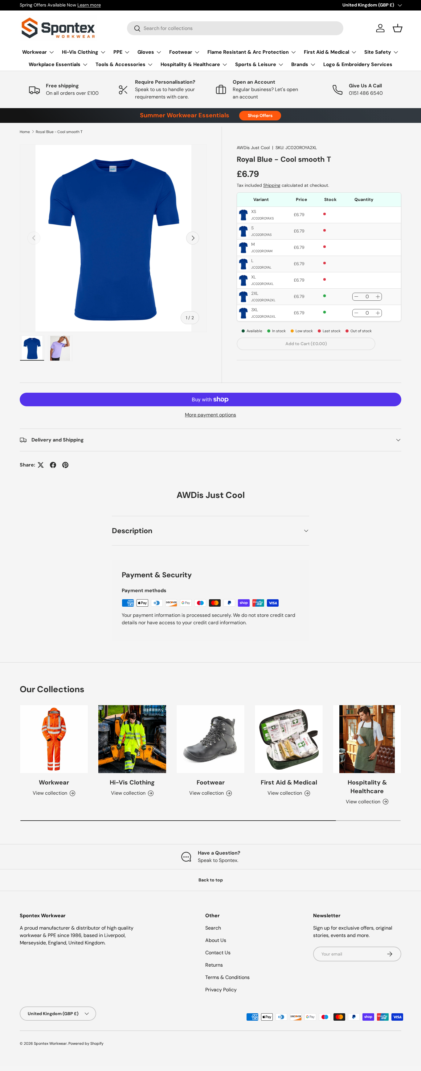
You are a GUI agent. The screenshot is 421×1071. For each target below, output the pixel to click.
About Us (215, 940)
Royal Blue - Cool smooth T (59, 132)
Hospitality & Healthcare (190, 64)
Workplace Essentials (54, 64)
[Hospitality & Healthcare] (367, 739)
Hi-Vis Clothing (80, 52)
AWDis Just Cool (253, 147)
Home (25, 132)
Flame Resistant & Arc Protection (248, 52)
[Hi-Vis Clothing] (132, 739)
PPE (117, 52)
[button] (397, 28)
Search (213, 928)
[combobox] (235, 28)
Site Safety (377, 52)
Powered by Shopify (86, 1043)
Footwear (180, 52)
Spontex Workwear (50, 1043)
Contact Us (218, 952)
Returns (214, 965)
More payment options (210, 415)
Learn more (89, 5)
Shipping (271, 185)
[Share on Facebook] (53, 465)
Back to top (210, 880)
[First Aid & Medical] (289, 739)
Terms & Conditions (227, 977)
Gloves (145, 52)
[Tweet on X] (41, 465)
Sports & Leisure (255, 64)
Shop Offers (260, 115)
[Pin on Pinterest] (65, 465)
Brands (299, 64)
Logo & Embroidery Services (357, 64)
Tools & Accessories (120, 64)
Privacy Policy (221, 989)
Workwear (34, 52)
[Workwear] (54, 739)
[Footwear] (210, 739)
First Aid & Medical (326, 52)
